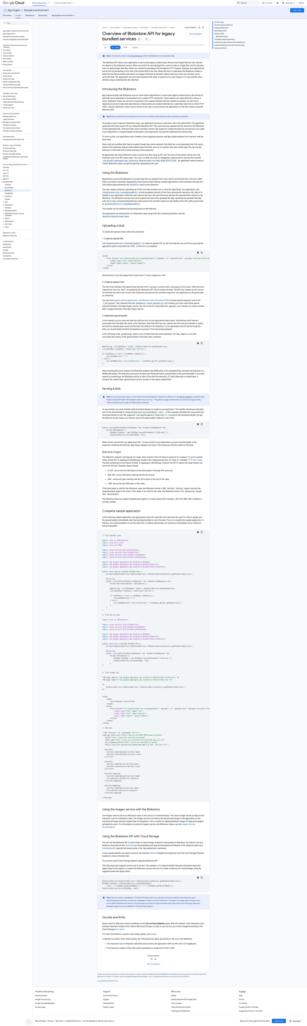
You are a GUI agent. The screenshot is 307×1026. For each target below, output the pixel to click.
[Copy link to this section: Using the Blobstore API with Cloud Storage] (161, 836)
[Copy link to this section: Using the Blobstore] (130, 173)
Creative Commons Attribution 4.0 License (162, 974)
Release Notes (108, 1003)
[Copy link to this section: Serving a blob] (123, 388)
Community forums (110, 996)
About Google (40, 1021)
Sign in (301, 3)
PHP (125, 47)
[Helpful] (199, 27)
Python (135, 47)
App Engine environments (62, 15)
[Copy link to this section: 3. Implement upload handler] (129, 315)
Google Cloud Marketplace (45, 1003)
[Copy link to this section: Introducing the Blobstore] (138, 89)
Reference (30, 15)
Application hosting (130, 27)
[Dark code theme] (198, 252)
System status (108, 1007)
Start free (297, 10)
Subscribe (279, 1021)
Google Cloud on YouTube (248, 1007)
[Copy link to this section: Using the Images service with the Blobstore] (162, 809)
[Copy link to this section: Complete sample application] (142, 511)
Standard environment (36, 10)
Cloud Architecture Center (181, 1007)
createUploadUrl (109, 848)
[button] (15, 50)
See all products (41, 996)
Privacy (50, 1021)
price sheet (119, 929)
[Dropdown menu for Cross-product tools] (74, 3)
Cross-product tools (62, 3)
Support (106, 999)
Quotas (154, 934)
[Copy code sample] (202, 252)
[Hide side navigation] (29, 1021)
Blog (240, 996)
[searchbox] (16, 23)
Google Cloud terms (73, 1021)
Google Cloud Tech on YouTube (251, 1011)
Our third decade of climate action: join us (98, 1021)
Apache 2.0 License (104, 976)
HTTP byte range (195, 460)
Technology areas (39, 3)
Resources (43, 15)
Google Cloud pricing (42, 999)
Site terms (59, 1021)
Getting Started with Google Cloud (184, 999)
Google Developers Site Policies (136, 976)
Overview (7, 15)
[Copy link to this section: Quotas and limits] (127, 917)
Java (117, 47)
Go (105, 47)
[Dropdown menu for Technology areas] (49, 3)
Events (241, 999)
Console (269, 3)
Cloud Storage (136, 56)
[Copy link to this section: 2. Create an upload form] (126, 282)
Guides (18, 15)
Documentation (115, 27)
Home (104, 27)
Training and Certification (180, 1011)
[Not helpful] (203, 27)
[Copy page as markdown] (147, 39)
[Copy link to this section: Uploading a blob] (126, 225)
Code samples (176, 1003)
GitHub (173, 996)
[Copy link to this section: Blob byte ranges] (123, 452)
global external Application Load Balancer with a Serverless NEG (142, 300)
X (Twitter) (243, 1003)
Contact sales (40, 1007)
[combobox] (248, 3)
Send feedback (195, 34)
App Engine (14, 10)
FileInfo (153, 853)
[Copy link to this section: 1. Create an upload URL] (125, 238)
